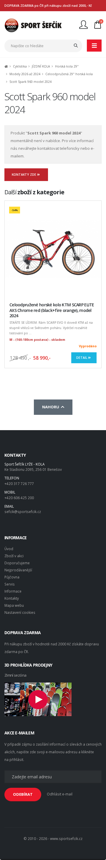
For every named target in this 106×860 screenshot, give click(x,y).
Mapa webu (14, 605)
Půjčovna (11, 577)
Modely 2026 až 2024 (24, 74)
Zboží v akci (14, 555)
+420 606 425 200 (19, 497)
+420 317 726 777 (19, 483)
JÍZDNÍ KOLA (41, 66)
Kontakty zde (24, 174)
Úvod (8, 548)
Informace (12, 591)
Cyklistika (20, 66)
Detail (82, 358)
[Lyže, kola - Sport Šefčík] (33, 24)
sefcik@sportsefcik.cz (22, 511)
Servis (9, 584)
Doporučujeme (17, 562)
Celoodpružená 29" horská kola (69, 74)
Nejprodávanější (18, 570)
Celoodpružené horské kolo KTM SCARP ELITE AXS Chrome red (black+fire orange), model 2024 (51, 310)
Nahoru (51, 407)
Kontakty (11, 598)
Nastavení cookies (19, 612)
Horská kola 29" (67, 66)
